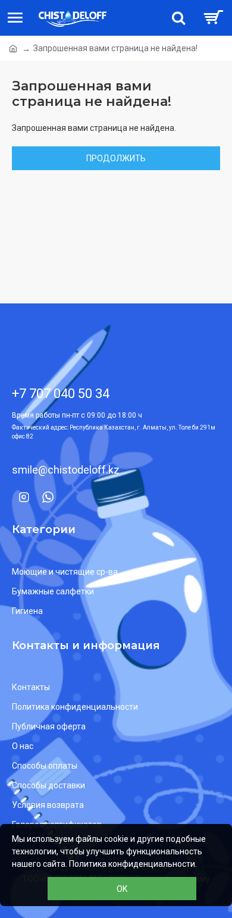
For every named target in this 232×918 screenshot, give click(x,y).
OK (122, 889)
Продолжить (116, 158)
